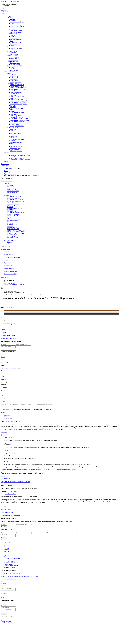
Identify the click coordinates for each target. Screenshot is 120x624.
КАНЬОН (13, 111)
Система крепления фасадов (15, 46)
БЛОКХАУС (14, 76)
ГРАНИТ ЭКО (14, 93)
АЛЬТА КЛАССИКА (16, 80)
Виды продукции (9, 16)
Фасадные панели (12, 33)
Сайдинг (9, 17)
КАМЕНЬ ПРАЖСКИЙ (17, 112)
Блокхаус (13, 29)
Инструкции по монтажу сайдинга (20, 159)
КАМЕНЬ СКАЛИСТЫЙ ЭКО (19, 89)
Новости (12, 140)
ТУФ (11, 110)
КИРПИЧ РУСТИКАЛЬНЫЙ (18, 101)
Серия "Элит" (14, 58)
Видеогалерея (14, 136)
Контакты (6, 161)
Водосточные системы (7, 512)
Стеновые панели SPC (13, 70)
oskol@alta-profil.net (10, 579)
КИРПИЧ (13, 98)
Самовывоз (4, 407)
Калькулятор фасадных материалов (20, 155)
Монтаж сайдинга (15, 148)
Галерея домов (7, 473)
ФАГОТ (12, 105)
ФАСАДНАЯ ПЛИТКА (17, 126)
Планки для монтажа (16, 42)
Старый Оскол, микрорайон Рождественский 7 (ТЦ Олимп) (21, 576)
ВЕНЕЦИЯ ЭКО (15, 123)
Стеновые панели (12, 51)
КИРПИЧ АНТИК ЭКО (17, 85)
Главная (6, 171)
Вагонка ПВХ (14, 54)
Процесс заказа (8, 418)
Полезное (6, 154)
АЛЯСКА (13, 74)
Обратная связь (5, 581)
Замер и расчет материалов (17, 146)
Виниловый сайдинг (16, 32)
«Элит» (3, 357)
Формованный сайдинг (17, 22)
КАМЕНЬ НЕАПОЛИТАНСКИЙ (19, 120)
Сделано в (6, 622)
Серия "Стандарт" (15, 57)
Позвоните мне (5, 11)
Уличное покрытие (12, 61)
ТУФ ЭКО (13, 95)
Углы (11, 41)
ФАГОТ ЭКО (14, 90)
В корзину (3, 332)
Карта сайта (7, 551)
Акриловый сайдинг (16, 30)
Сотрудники (13, 143)
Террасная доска (15, 63)
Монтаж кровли (14, 149)
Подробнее (4, 432)
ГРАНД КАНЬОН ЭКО (17, 86)
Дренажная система (12, 60)
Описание (7, 415)
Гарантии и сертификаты (17, 142)
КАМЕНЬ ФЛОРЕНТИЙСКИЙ (19, 118)
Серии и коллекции (9, 71)
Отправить (4, 526)
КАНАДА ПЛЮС (15, 82)
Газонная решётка (15, 64)
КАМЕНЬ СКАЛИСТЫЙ (17, 102)
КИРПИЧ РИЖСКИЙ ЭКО (18, 88)
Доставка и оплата (9, 546)
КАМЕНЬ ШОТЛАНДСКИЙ (18, 104)
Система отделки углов (16, 24)
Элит (11, 130)
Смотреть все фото (6, 478)
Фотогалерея (14, 134)
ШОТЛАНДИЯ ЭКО (16, 92)
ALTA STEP (13, 67)
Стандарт (13, 129)
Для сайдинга (14, 49)
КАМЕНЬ (13, 114)
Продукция (7, 172)
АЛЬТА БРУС (14, 77)
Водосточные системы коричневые (10, 368)
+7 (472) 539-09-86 (9, 168)
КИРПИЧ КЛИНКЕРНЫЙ (17, 96)
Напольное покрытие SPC (14, 66)
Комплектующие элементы (18, 26)
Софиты (12, 19)
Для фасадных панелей (16, 48)
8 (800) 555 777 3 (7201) (18, 284)
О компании (7, 132)
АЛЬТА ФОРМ (14, 79)
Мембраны (13, 20)
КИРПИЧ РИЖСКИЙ (16, 99)
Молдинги (13, 52)
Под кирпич (13, 45)
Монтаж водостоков (16, 151)
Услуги (6, 145)
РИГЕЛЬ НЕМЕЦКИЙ (16, 108)
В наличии (4, 304)
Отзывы (12, 137)
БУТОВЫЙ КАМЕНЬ (16, 117)
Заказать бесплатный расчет (8, 338)
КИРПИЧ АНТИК (15, 115)
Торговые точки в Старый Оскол (15, 481)
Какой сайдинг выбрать (17, 158)
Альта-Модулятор (15, 156)
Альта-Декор (13, 23)
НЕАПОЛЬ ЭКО (15, 124)
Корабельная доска (15, 27)
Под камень (13, 44)
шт (17, 327)
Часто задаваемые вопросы (17, 139)
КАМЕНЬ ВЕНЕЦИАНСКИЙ (19, 121)
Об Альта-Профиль (15, 133)
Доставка (6, 152)
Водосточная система (13, 55)
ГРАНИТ (13, 107)
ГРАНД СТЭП (14, 68)
